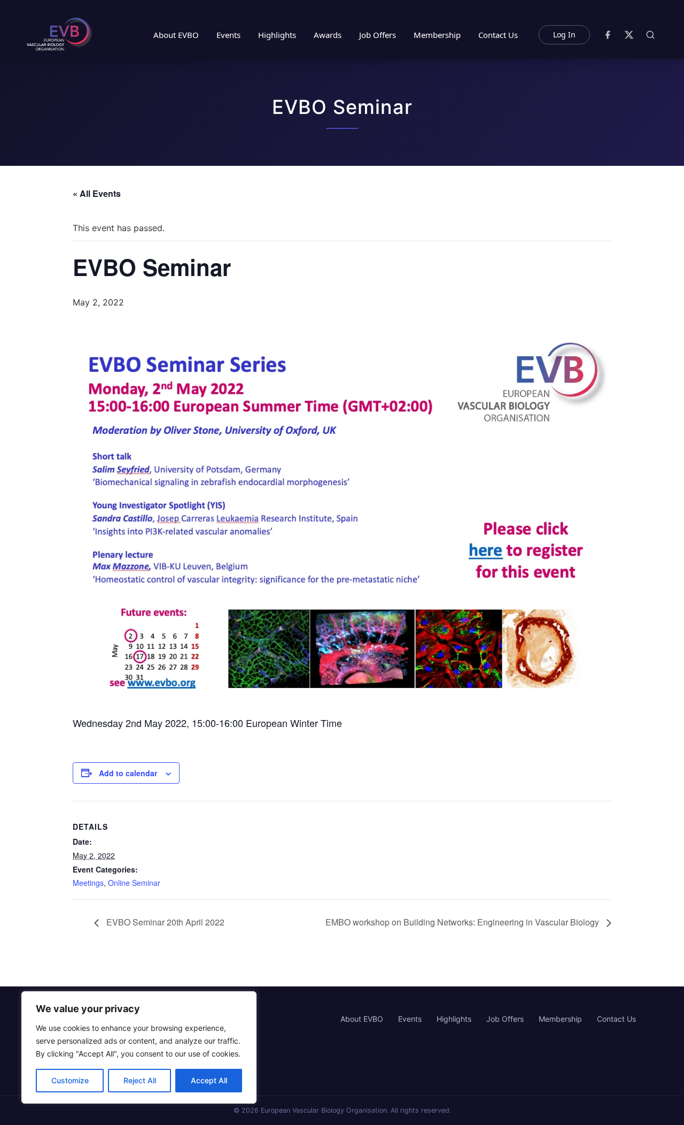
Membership (437, 34)
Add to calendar (128, 773)
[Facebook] (608, 35)
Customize (70, 1080)
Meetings (88, 882)
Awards (327, 34)
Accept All (209, 1080)
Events (228, 34)
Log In (564, 34)
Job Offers (377, 34)
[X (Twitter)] (629, 35)
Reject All (139, 1080)
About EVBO (176, 34)
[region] (138, 1047)
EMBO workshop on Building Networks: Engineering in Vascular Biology (463, 922)
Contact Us (498, 34)
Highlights (277, 34)
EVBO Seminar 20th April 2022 (164, 922)
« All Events (97, 193)
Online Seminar (134, 882)
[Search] (650, 35)
